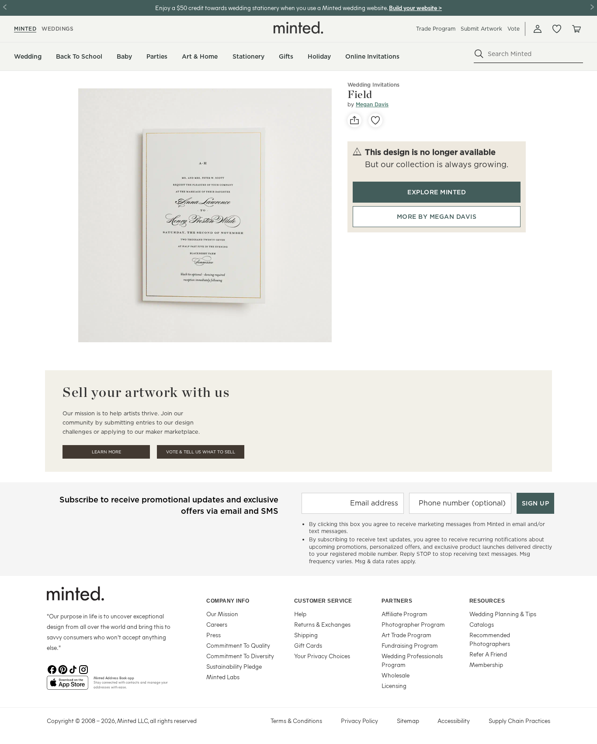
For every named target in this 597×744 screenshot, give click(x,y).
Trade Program (435, 28)
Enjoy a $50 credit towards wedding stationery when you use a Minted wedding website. (271, 8)
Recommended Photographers (489, 639)
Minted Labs (222, 677)
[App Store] (67, 686)
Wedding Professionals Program (412, 660)
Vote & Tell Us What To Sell (200, 451)
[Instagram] (83, 668)
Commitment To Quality (238, 645)
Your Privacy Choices (322, 656)
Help (300, 614)
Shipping (306, 635)
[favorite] (375, 120)
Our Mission (222, 614)
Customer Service (323, 601)
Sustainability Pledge (234, 666)
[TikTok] (73, 668)
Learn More (106, 451)
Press (213, 635)
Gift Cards (308, 645)
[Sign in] (538, 29)
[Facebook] (52, 668)
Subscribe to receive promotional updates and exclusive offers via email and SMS (168, 505)
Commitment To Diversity (240, 656)
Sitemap (408, 720)
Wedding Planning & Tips (502, 614)
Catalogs (481, 624)
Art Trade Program (406, 635)
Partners (397, 601)
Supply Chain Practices (519, 720)
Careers (216, 624)
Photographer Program (413, 624)
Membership (486, 664)
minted (25, 28)
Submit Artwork (481, 28)
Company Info (227, 601)
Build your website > (415, 8)
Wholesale (396, 675)
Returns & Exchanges (322, 624)
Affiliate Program (404, 614)
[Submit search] (479, 54)
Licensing (394, 685)
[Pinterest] (62, 668)
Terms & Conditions (296, 720)
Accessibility (453, 720)
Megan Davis (372, 104)
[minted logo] (298, 27)
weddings (57, 28)
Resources (487, 601)
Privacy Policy (359, 720)
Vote (513, 28)
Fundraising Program (410, 645)
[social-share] (354, 120)
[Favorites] (557, 29)
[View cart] (576, 29)
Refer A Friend (488, 654)
